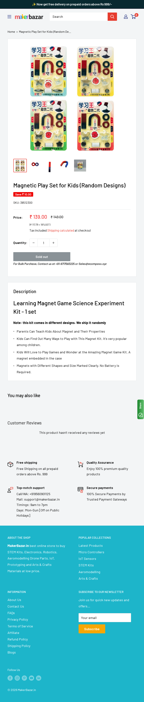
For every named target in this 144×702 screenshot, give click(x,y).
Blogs (12, 652)
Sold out (42, 257)
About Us (14, 600)
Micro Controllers (91, 552)
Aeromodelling (89, 572)
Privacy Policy (18, 619)
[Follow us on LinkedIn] (38, 678)
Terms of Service (20, 626)
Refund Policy (18, 639)
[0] (133, 16)
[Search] (112, 17)
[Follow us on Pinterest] (24, 678)
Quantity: (20, 243)
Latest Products (91, 545)
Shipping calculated (60, 230)
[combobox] (79, 17)
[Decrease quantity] (34, 243)
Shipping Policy (19, 646)
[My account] (126, 17)
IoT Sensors (87, 558)
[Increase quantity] (53, 243)
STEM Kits (86, 565)
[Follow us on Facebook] (10, 678)
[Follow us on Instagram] (17, 678)
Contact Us (16, 606)
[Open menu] (9, 16)
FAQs (11, 613)
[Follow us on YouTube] (31, 678)
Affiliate (13, 633)
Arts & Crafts (88, 578)
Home (11, 31)
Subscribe (92, 629)
